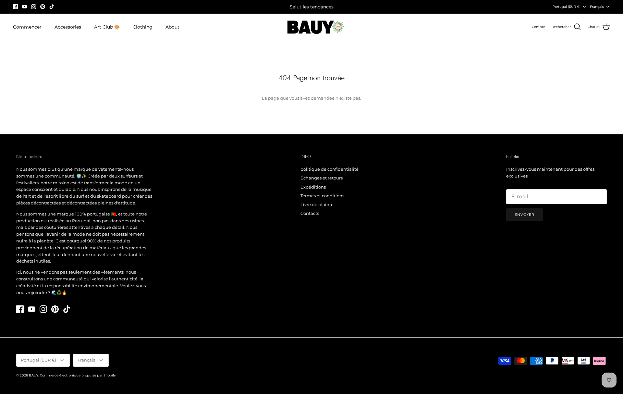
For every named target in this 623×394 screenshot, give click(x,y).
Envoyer (524, 214)
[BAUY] (311, 27)
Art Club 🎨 (107, 27)
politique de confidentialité (329, 169)
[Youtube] (24, 6)
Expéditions (313, 187)
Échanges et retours (321, 177)
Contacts (309, 213)
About (172, 27)
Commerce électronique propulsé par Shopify (78, 375)
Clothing (143, 27)
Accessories (68, 27)
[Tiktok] (51, 6)
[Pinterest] (42, 6)
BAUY (33, 375)
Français (597, 7)
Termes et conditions (322, 195)
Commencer (27, 27)
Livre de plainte (317, 204)
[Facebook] (15, 6)
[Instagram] (33, 6)
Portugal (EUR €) (566, 7)
